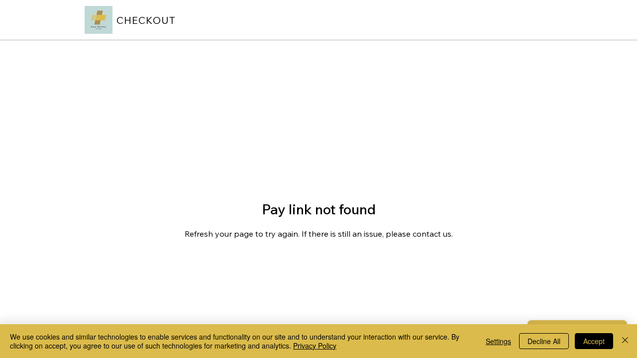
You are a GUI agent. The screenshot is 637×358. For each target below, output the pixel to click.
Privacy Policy (314, 346)
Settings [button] (498, 341)
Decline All (544, 341)
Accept (594, 341)
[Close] (625, 341)
